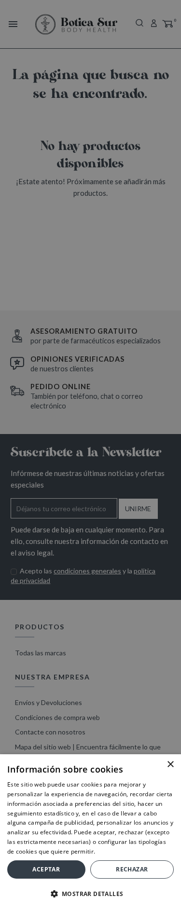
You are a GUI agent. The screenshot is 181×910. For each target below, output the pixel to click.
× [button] (170, 764)
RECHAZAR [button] (132, 869)
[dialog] (90, 455)
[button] (90, 894)
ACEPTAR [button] (46, 869)
